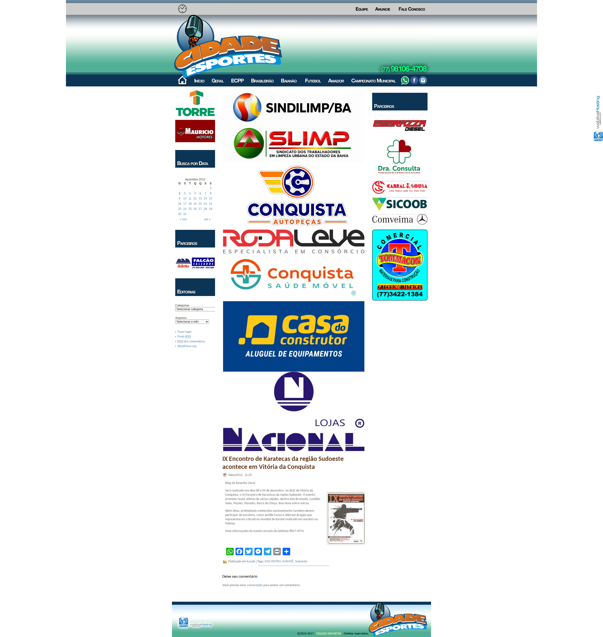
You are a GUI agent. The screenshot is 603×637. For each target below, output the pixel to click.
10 (185, 198)
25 (190, 209)
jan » (207, 219)
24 (185, 209)
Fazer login (184, 331)
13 (200, 198)
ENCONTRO (273, 561)
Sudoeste (301, 561)
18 (190, 203)
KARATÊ (287, 561)
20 (200, 203)
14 (205, 198)
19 (195, 203)
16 (179, 203)
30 (179, 214)
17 (185, 203)
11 (189, 198)
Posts (184, 336)
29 (210, 209)
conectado (255, 585)
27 (200, 209)
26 (195, 209)
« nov (183, 219)
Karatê (251, 561)
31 (185, 214)
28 (205, 209)
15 (210, 198)
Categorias (182, 305)
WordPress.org (186, 346)
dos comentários (191, 341)
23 (179, 209)
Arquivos (181, 318)
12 (195, 198)
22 (210, 203)
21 (205, 203)
